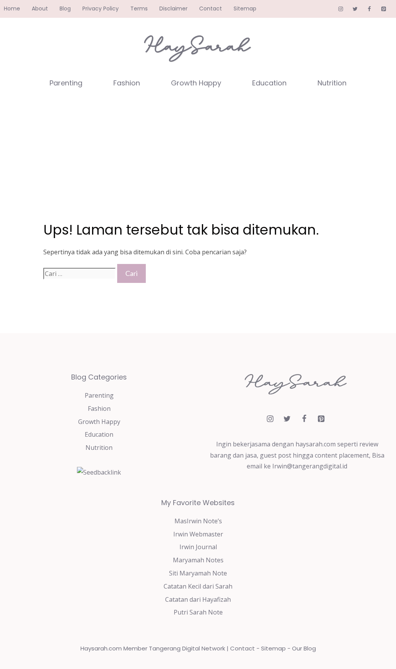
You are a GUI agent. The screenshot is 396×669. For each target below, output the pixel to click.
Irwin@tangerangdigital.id (309, 466)
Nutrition (331, 83)
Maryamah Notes (198, 560)
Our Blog (304, 648)
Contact (210, 8)
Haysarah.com (101, 648)
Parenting (66, 83)
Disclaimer (173, 8)
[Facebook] (369, 9)
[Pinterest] (383, 9)
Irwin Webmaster (198, 534)
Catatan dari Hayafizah (198, 599)
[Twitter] (355, 9)
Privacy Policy (100, 8)
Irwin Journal (198, 547)
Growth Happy (196, 83)
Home (12, 8)
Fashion (126, 83)
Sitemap (245, 8)
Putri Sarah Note (198, 612)
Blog (65, 8)
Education (269, 83)
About (40, 8)
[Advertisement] (198, 154)
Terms (139, 8)
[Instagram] (341, 9)
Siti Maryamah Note (198, 573)
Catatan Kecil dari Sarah (198, 586)
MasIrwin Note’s (198, 521)
